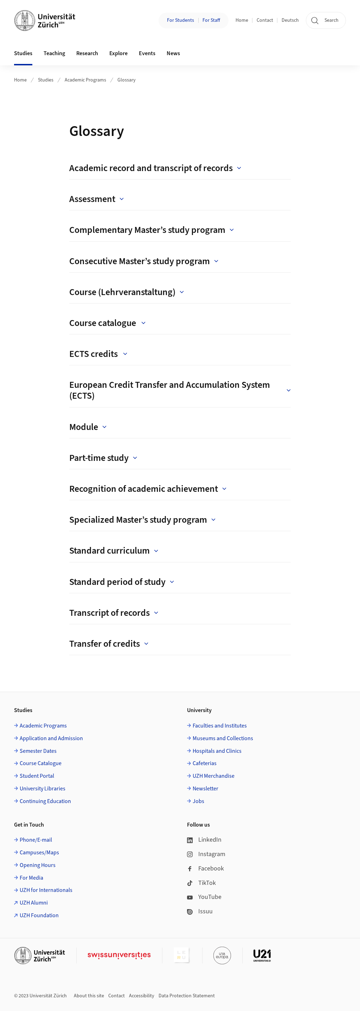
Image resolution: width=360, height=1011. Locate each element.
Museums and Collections (223, 738)
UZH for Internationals (46, 890)
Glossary (126, 80)
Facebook (211, 868)
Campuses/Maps (39, 852)
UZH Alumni (34, 903)
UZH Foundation (39, 915)
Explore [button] (118, 53)
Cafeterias (205, 763)
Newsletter (205, 789)
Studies (45, 80)
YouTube (209, 897)
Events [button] (147, 53)
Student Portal (37, 776)
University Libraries (42, 789)
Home (242, 20)
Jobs (198, 801)
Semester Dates (38, 751)
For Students (180, 20)
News (173, 53)
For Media (31, 878)
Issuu (205, 911)
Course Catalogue (41, 763)
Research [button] (87, 53)
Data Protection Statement (187, 995)
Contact (265, 20)
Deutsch (290, 20)
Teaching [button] (54, 53)
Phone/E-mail (36, 840)
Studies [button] (23, 53)
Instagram (211, 854)
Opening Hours (38, 865)
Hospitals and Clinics (217, 751)
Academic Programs (85, 80)
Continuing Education (45, 801)
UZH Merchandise (213, 776)
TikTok (207, 883)
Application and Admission (51, 738)
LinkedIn (209, 839)
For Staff (211, 20)
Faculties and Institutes (220, 726)
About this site (89, 995)
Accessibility (141, 995)
